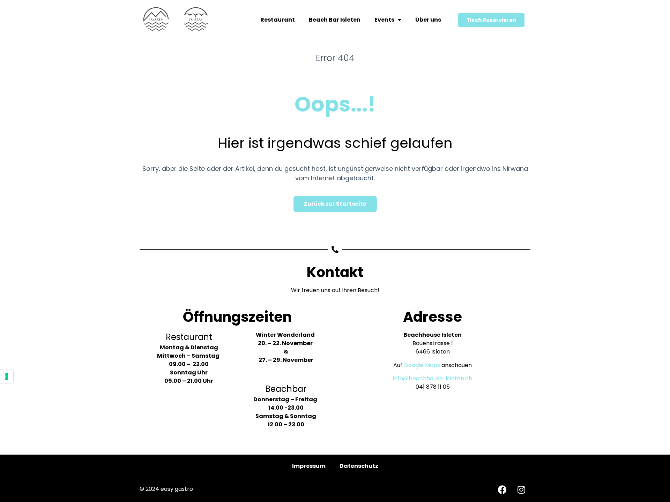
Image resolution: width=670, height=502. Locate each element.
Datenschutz (359, 466)
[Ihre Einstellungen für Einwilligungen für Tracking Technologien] (6, 376)
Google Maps (422, 365)
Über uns (428, 20)
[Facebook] (502, 490)
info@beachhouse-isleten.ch (432, 378)
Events (384, 20)
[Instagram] (521, 490)
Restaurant (277, 20)
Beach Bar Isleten (334, 20)
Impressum (309, 466)
